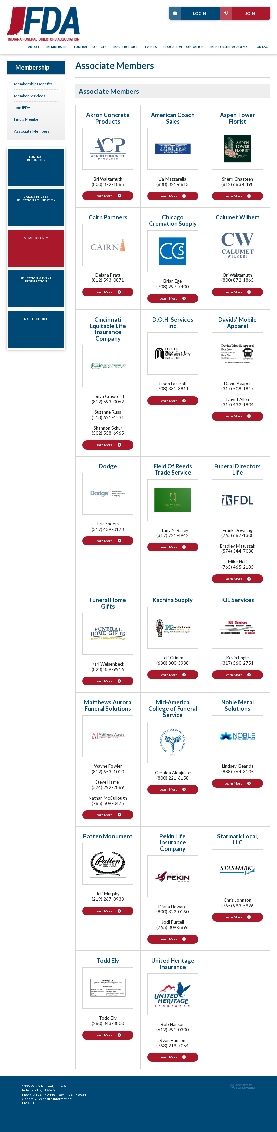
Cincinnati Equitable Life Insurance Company (108, 329)
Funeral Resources (90, 47)
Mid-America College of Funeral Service (172, 708)
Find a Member (27, 119)
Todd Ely (108, 960)
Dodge (108, 466)
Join (250, 13)
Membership (56, 47)
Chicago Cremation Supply (173, 220)
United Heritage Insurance (172, 963)
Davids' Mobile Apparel (237, 322)
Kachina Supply (173, 599)
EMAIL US (29, 1103)
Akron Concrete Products (108, 118)
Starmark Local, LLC (237, 839)
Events (151, 47)
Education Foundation (183, 47)
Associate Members (32, 131)
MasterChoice (125, 47)
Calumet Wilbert (238, 217)
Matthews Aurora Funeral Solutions (107, 705)
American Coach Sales (173, 118)
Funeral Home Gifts (108, 603)
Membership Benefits (33, 83)
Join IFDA (22, 107)
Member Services (29, 95)
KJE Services (237, 599)
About (34, 47)
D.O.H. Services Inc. (172, 322)
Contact (262, 47)
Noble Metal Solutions (237, 705)
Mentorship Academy (229, 47)
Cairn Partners (108, 217)
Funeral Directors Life (237, 469)
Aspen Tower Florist (237, 118)
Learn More (103, 196)
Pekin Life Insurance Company (172, 842)
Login (199, 13)
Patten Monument (108, 836)
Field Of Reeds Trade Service (173, 469)
